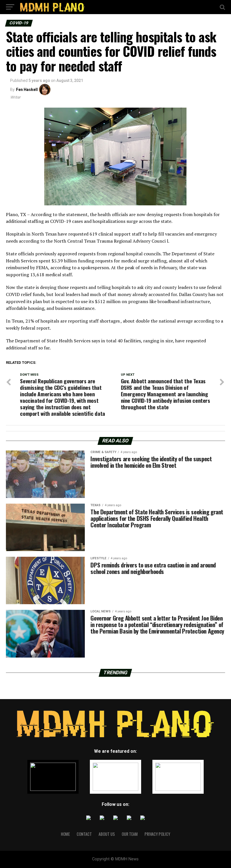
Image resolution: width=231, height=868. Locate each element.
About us (107, 834)
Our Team (130, 834)
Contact (84, 834)
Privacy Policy (157, 834)
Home (65, 834)
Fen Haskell (27, 89)
